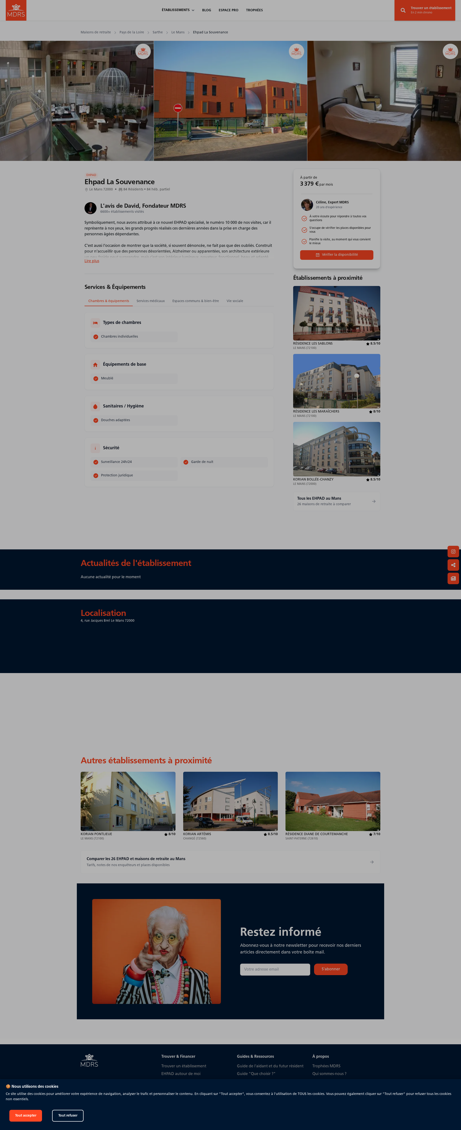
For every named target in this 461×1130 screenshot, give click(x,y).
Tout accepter (25, 1116)
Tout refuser (67, 1116)
